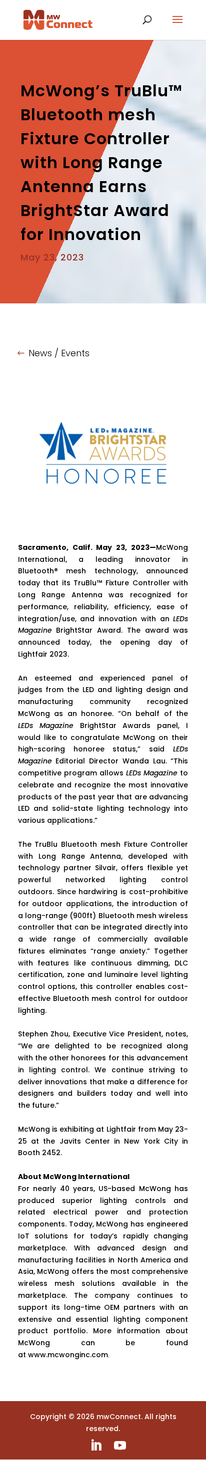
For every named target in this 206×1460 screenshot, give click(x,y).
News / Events (59, 353)
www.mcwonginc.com (68, 1355)
